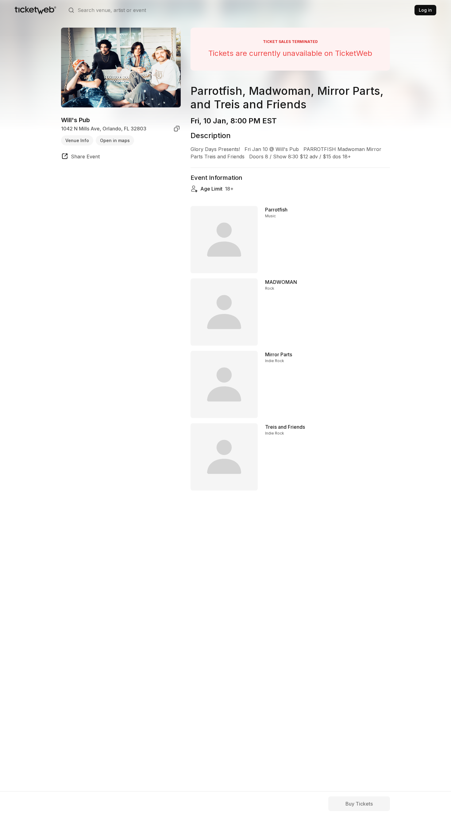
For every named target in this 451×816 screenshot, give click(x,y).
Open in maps (115, 140)
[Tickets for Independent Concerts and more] (35, 10)
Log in (425, 10)
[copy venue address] (177, 129)
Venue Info (77, 140)
